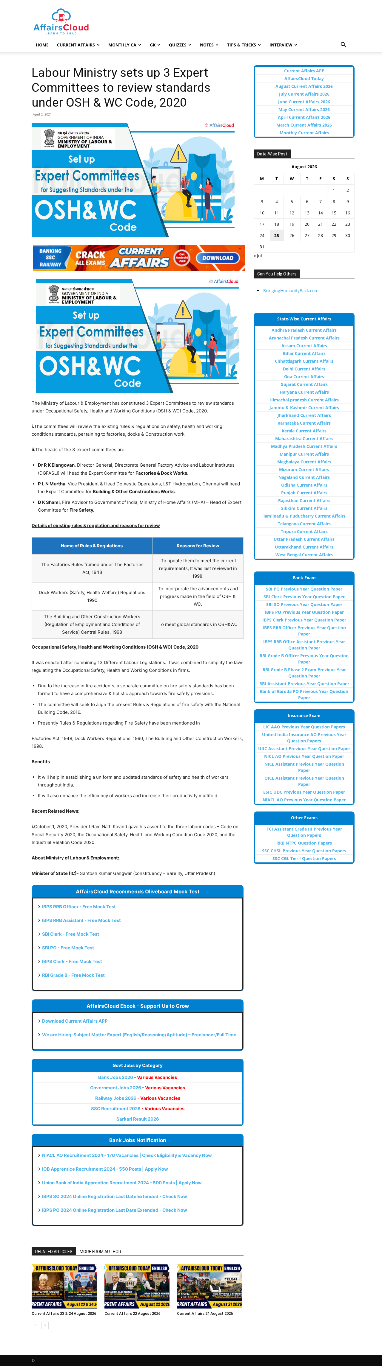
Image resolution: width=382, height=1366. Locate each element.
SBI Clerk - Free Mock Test (70, 934)
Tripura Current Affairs (304, 531)
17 (262, 224)
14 (320, 213)
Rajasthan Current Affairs (304, 500)
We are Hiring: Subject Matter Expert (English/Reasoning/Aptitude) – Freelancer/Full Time (139, 1035)
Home (42, 45)
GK (152, 45)
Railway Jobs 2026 (137, 1098)
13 (307, 213)
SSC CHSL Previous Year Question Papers (304, 850)
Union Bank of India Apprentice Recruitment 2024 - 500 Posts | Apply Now (122, 1183)
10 (262, 213)
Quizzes (178, 45)
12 (291, 213)
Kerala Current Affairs (304, 431)
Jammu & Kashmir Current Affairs (304, 407)
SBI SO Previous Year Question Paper (304, 604)
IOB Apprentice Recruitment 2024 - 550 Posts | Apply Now (105, 1169)
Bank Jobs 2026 (137, 1077)
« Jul (258, 255)
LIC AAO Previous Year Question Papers (304, 727)
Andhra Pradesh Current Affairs (304, 330)
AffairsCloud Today (304, 78)
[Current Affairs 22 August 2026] (137, 1286)
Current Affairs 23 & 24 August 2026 (64, 1313)
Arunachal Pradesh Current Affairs (304, 338)
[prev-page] (35, 1325)
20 (307, 224)
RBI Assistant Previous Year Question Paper (304, 683)
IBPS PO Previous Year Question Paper (304, 612)
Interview (280, 45)
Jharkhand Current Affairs (304, 415)
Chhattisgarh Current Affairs (304, 361)
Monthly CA (122, 45)
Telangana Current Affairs (304, 524)
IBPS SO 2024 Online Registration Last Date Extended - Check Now (114, 1196)
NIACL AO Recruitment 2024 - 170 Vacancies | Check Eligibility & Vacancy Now (127, 1155)
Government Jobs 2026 (137, 1088)
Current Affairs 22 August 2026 (132, 1313)
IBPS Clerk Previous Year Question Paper (304, 620)
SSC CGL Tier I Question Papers (304, 858)
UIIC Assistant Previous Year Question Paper (304, 748)
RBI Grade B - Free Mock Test (73, 975)
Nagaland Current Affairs (304, 477)
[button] (343, 45)
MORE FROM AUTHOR (100, 1251)
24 (262, 235)
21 (320, 224)
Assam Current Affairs (304, 345)
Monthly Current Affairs (304, 132)
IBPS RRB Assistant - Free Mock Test (81, 920)
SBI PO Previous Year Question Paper (304, 589)
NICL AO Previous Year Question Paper (304, 756)
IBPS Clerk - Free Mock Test (72, 961)
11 (276, 213)
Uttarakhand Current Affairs (304, 547)
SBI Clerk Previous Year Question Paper (304, 596)
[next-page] (45, 1325)
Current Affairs (76, 45)
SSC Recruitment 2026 (137, 1108)
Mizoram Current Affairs (304, 469)
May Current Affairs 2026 (304, 109)
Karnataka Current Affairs (304, 423)
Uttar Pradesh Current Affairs (304, 539)
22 (334, 224)
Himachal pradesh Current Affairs (304, 400)
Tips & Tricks (241, 45)
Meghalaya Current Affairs (304, 462)
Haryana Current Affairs (304, 392)
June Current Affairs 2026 (304, 102)
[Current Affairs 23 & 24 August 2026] (65, 1286)
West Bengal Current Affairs (304, 554)
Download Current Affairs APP (75, 1021)
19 (291, 224)
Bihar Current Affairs (304, 353)
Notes (207, 45)
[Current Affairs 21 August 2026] (210, 1286)
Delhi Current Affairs (304, 369)
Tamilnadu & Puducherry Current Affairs (304, 516)
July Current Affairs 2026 (304, 94)
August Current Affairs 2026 (304, 86)
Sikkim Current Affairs (304, 508)
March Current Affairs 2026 (304, 125)
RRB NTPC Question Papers (304, 843)
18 (276, 224)
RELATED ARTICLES (54, 1251)
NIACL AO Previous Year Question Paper (304, 800)
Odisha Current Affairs (304, 485)
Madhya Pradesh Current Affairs (304, 446)
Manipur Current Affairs (304, 454)
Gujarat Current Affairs (304, 384)
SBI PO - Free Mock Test (68, 948)
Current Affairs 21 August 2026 (205, 1313)
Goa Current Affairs (304, 376)
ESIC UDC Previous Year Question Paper (304, 792)
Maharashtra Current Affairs (304, 438)
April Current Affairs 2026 (304, 117)
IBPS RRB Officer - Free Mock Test (79, 906)
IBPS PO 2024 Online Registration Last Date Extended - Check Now (114, 1210)
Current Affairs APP (304, 71)
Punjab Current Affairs (304, 493)
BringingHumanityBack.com (290, 290)
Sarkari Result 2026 (137, 1119)
